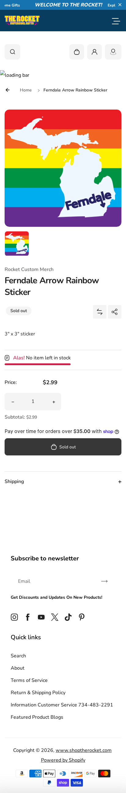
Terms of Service (29, 680)
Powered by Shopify (63, 760)
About (17, 668)
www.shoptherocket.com (84, 750)
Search (18, 655)
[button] (119, 4)
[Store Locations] (113, 52)
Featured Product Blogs (37, 717)
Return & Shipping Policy (38, 692)
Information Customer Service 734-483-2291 (62, 705)
